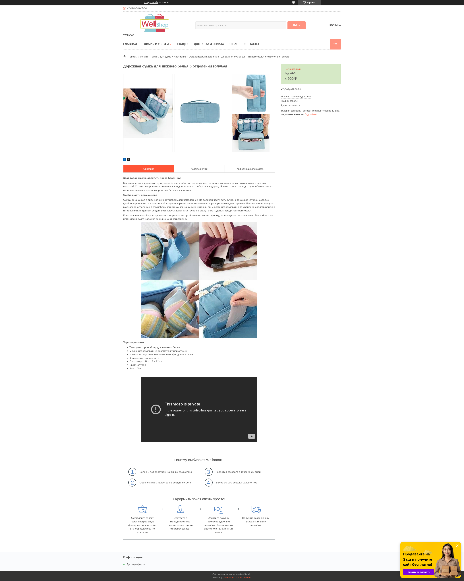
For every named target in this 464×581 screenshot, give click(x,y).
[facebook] (124, 159)
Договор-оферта (136, 564)
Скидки (182, 44)
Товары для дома (160, 56)
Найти (296, 25)
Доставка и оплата (209, 44)
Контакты (251, 44)
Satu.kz (248, 574)
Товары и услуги (155, 44)
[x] (128, 159)
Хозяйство (180, 56)
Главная (130, 44)
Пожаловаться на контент (237, 577)
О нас (233, 44)
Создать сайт (151, 2)
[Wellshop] (155, 23)
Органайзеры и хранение (204, 56)
